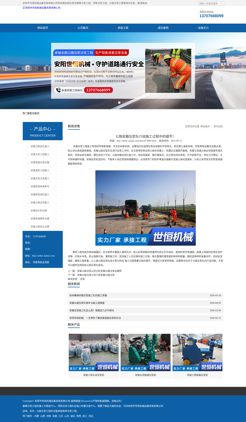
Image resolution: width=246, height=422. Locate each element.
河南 (48, 416)
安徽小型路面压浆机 (197, 375)
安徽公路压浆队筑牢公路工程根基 (87, 303)
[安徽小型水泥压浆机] (94, 335)
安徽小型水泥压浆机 (93, 375)
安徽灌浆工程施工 (40, 170)
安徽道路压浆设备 (40, 162)
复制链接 (75, 401)
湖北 (72, 416)
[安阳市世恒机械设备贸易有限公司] (41, 8)
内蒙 (36, 416)
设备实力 (203, 27)
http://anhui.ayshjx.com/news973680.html (136, 141)
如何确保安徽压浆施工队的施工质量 (88, 295)
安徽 (54, 416)
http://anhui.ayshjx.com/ (43, 256)
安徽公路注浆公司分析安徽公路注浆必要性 (99, 271)
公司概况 (82, 27)
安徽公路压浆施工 (40, 202)
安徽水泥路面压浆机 (145, 375)
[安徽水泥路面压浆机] (146, 335)
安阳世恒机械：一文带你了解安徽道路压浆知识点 (95, 318)
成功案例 (163, 27)
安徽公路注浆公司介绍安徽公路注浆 (96, 275)
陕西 (78, 416)
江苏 (60, 416)
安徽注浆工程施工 (40, 154)
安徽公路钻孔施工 (40, 146)
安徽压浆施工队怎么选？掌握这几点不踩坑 (91, 310)
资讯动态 (218, 126)
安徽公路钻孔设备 (40, 226)
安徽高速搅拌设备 (40, 218)
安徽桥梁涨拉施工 (40, 194)
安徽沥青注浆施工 (40, 178)
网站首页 (42, 27)
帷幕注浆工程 (83, 3)
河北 (91, 416)
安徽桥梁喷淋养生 (40, 186)
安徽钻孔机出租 (39, 210)
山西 (42, 416)
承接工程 (123, 27)
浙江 (85, 416)
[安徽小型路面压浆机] (198, 335)
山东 (66, 416)
